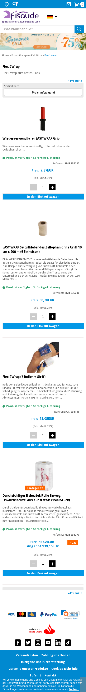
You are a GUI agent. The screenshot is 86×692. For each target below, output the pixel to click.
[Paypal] (48, 614)
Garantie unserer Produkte (28, 668)
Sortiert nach (11, 86)
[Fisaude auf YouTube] (48, 642)
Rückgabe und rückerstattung (43, 662)
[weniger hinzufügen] (33, 187)
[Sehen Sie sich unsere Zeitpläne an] (15, 4)
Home (5, 55)
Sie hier (74, 689)
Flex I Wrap (50, 55)
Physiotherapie (20, 55)
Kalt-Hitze (36, 55)
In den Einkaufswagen (43, 196)
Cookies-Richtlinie (64, 668)
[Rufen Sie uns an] (69, 4)
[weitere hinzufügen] (52, 187)
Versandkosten (27, 655)
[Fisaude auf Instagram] (38, 642)
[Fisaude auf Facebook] (18, 642)
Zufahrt (35, 675)
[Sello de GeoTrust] (70, 614)
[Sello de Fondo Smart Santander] (43, 629)
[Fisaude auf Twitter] (28, 642)
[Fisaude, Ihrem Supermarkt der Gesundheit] (21, 16)
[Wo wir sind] (7, 4)
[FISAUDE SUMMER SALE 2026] (43, 41)
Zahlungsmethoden (55, 655)
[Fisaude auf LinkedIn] (58, 642)
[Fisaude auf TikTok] (68, 642)
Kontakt (50, 675)
